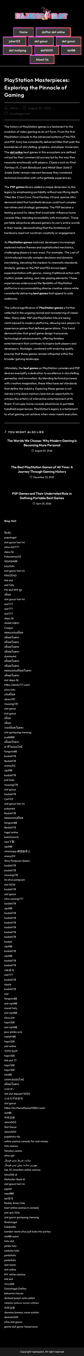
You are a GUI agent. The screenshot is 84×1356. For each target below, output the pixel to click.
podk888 (9, 737)
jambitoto (10, 1255)
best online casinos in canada (21, 1207)
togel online (11, 832)
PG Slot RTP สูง (13, 589)
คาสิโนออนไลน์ (13, 746)
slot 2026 (9, 884)
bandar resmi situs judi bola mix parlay (27, 1231)
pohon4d (9, 808)
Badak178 (10, 761)
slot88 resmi (11, 1236)
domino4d (10, 656)
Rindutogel (10, 1222)
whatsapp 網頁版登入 (17, 851)
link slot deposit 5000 (17, 1093)
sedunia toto (11, 1250)
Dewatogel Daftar (15, 1288)
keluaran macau (13, 1293)
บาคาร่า (8, 1089)
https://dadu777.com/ (17, 684)
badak (8, 941)
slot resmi (10, 1264)
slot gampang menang (17, 732)
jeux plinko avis (13, 1031)
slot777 (8, 604)
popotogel (10, 537)
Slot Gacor (10, 1127)
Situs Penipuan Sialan (17, 860)
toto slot (9, 1241)
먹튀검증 (9, 1117)
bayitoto (9, 566)
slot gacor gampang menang (21, 1217)
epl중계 (8, 1198)
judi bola (9, 779)
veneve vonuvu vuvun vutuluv (21, 1302)
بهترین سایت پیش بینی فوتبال (20, 1165)
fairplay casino (13, 1150)
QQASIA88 (10, 561)
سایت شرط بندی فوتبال (17, 1160)
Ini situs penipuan (14, 879)
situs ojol (9, 1155)
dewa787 (9, 699)
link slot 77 (10, 1060)
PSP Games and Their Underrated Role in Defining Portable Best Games (42, 495)
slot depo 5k (11, 680)
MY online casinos (14, 1274)
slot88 (7, 1112)
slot (6, 993)
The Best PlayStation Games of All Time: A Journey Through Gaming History (42, 469)
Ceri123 (8, 799)
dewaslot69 (11, 1317)
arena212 (9, 765)
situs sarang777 (13, 898)
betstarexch (11, 837)
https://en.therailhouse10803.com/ (24, 1107)
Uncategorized (20, 113)
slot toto (9, 585)
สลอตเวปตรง (11, 623)
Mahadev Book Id (14, 1179)
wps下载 (9, 841)
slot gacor (10, 708)
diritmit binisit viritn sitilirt (19, 1298)
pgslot (8, 1188)
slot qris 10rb (12, 1212)
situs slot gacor (13, 1321)
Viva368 (9, 1283)
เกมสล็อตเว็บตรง (13, 727)
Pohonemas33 (12, 556)
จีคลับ (7, 532)
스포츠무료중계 (13, 1098)
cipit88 (8, 770)
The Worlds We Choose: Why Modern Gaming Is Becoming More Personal (42, 443)
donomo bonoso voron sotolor (21, 1312)
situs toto (9, 689)
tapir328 (9, 1022)
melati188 (10, 1036)
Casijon (8, 627)
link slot (8, 580)
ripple (7, 984)
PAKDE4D (10, 575)
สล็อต (7, 594)
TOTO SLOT (11, 1051)
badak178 (10, 756)
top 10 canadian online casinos (22, 1169)
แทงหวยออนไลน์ (14, 1079)
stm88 (8, 1074)
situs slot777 (11, 547)
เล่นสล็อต (9, 694)
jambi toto (10, 1245)
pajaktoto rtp (12, 1136)
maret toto (10, 1008)
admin (14, 108)
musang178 (11, 703)
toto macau (11, 1145)
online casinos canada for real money (26, 1141)
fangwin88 (10, 751)
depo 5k (9, 551)
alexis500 (10, 1122)
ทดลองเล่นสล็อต (13, 632)
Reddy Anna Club (14, 1203)
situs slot (9, 1017)
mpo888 (9, 1193)
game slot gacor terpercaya (21, 1326)
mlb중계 (9, 970)
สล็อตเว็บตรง (11, 637)
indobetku (10, 1226)
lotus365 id (10, 1174)
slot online (16, 152)
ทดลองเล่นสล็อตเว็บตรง (17, 670)
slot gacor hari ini (14, 542)
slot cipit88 (10, 1003)
